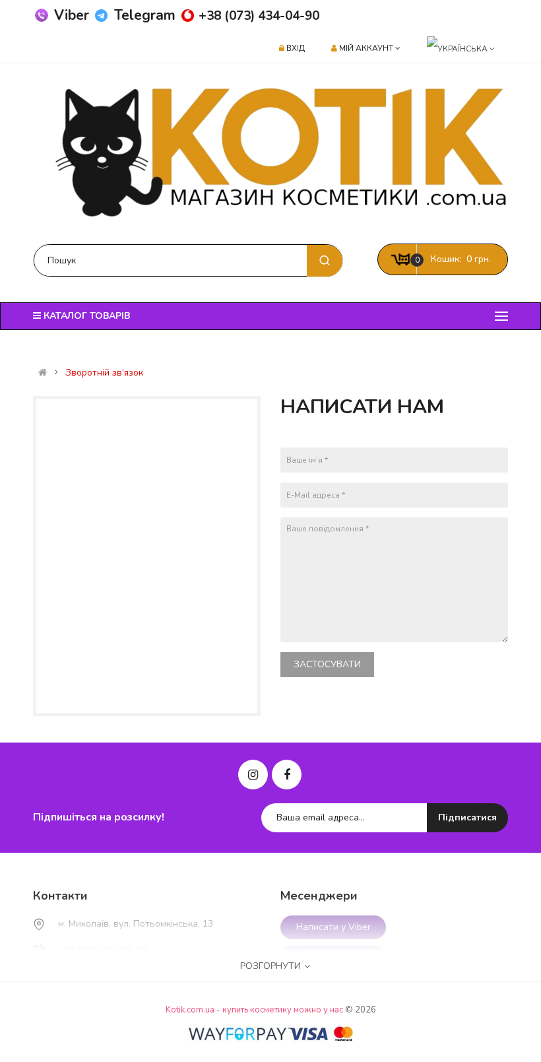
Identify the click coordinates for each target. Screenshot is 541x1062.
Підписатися (467, 817)
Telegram (144, 15)
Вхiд (295, 48)
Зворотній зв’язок (104, 373)
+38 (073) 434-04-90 (259, 15)
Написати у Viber (333, 927)
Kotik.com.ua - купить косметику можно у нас (254, 1010)
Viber (71, 15)
